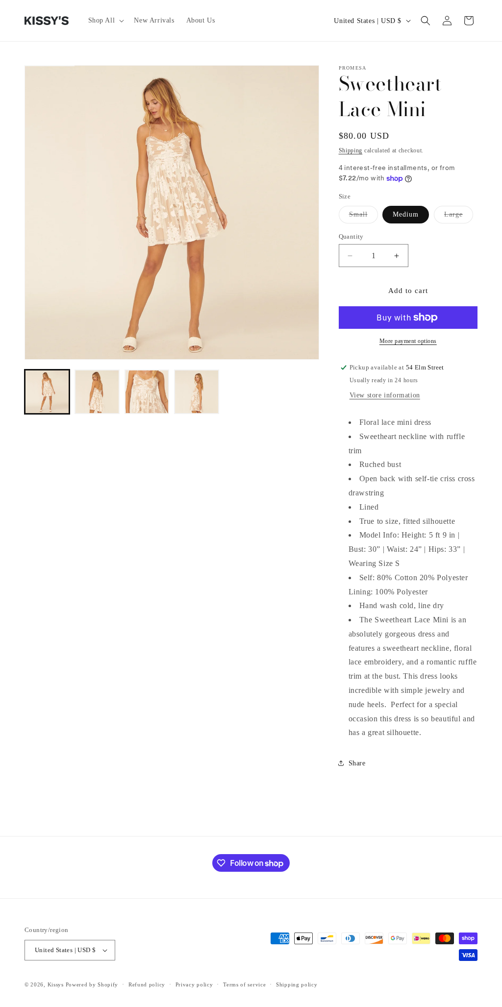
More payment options (408, 341)
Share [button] (357, 763)
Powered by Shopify (92, 984)
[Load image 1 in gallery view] (47, 392)
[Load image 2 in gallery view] (97, 392)
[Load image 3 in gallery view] (147, 392)
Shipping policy (297, 984)
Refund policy (146, 984)
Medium (406, 214)
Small (363, 216)
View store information (385, 395)
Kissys (57, 984)
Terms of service (244, 984)
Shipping (351, 150)
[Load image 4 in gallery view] (196, 392)
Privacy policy (194, 984)
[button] (105, 20)
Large (458, 216)
